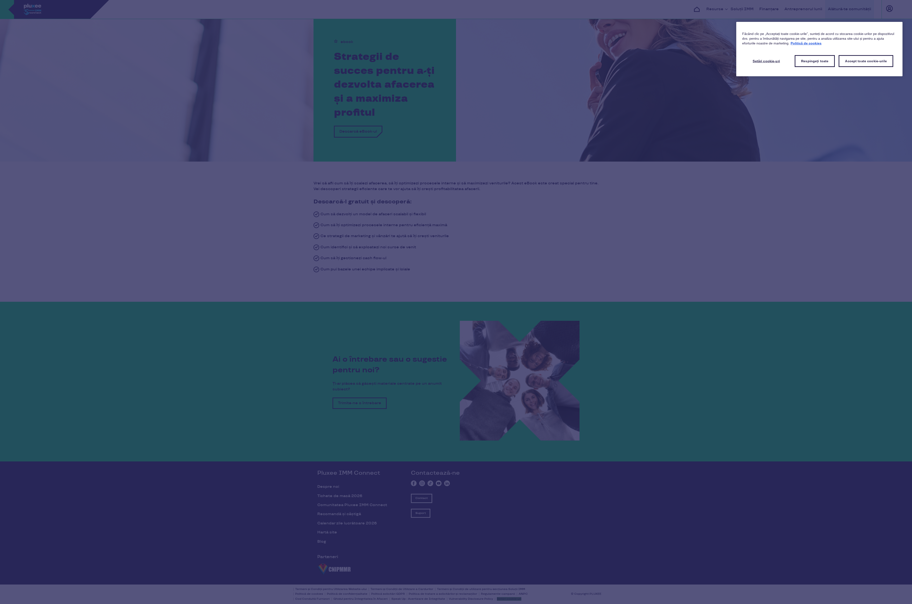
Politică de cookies (806, 43)
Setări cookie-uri (766, 61)
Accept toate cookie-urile (866, 61)
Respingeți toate (814, 61)
